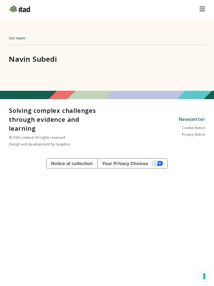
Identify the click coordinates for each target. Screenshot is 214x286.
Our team (17, 38)
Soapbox (63, 144)
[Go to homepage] (19, 9)
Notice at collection (72, 163)
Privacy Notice (193, 134)
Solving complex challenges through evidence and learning (52, 119)
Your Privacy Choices (125, 163)
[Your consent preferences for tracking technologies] (204, 276)
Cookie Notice (193, 127)
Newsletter (192, 119)
